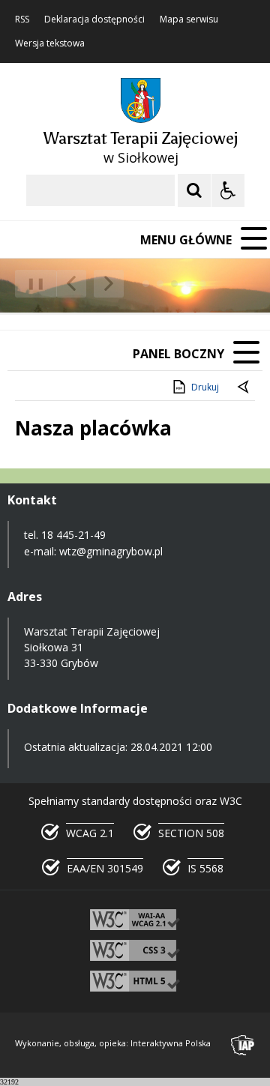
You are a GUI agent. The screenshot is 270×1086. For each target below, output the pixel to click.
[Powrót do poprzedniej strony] (244, 387)
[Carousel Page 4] (188, 283)
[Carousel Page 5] (203, 283)
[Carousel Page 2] (160, 283)
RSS (22, 19)
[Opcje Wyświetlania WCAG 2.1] (228, 190)
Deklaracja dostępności (94, 19)
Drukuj (205, 387)
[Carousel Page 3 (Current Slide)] (174, 283)
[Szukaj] (194, 190)
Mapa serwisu (189, 19)
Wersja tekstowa (50, 43)
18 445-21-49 (73, 535)
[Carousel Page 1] (145, 283)
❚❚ (30, 283)
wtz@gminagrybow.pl (111, 551)
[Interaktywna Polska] (243, 1045)
